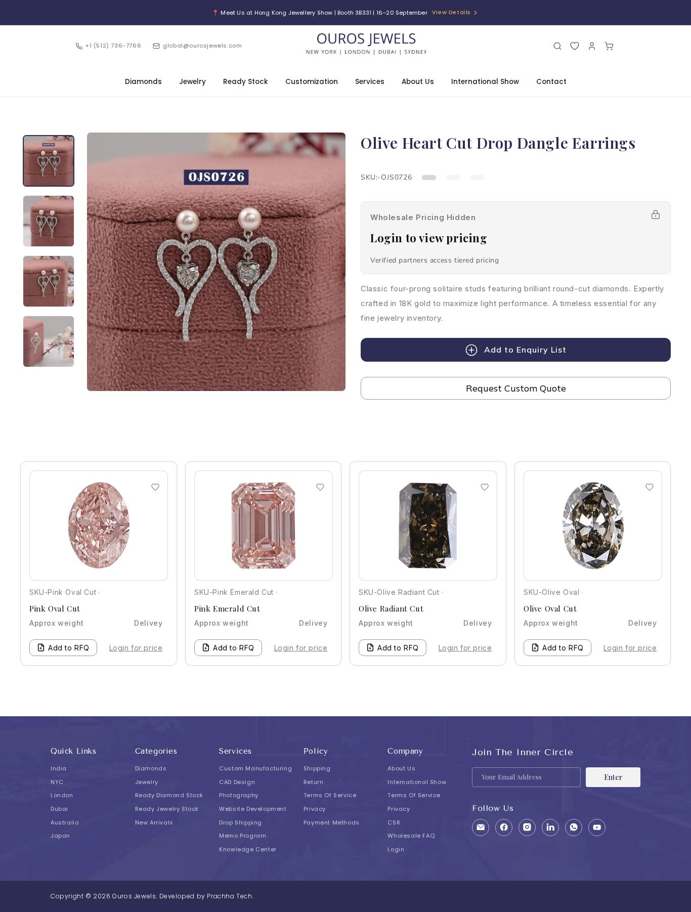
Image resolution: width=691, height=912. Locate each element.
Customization (311, 81)
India (59, 768)
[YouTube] (597, 827)
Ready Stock (245, 81)
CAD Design (237, 782)
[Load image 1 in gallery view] (48, 161)
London (62, 795)
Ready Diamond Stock (169, 795)
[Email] (480, 827)
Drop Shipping (240, 822)
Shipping (317, 768)
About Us (418, 81)
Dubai (59, 809)
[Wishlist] (575, 46)
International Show (485, 81)
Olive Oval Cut (550, 609)
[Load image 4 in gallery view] (48, 341)
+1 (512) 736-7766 (113, 45)
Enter (613, 777)
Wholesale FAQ (411, 836)
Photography (238, 795)
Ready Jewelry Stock (167, 809)
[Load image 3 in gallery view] (48, 281)
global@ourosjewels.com (202, 45)
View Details (451, 12)
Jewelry (192, 81)
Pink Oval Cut (54, 609)
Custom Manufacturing (255, 768)
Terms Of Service (330, 795)
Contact (551, 81)
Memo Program (242, 836)
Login (395, 849)
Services (369, 81)
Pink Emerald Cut (227, 609)
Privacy (315, 809)
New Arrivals (154, 822)
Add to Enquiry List (525, 349)
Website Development (252, 809)
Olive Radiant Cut (391, 609)
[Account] (592, 46)
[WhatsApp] (573, 827)
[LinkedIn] (550, 827)
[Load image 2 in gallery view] (48, 221)
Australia (65, 822)
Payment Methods (332, 822)
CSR (393, 822)
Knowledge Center (248, 849)
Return (314, 782)
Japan (60, 836)
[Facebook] (503, 827)
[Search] (557, 46)
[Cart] (609, 46)
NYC (57, 782)
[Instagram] (527, 827)
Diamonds (143, 81)
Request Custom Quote (516, 388)
